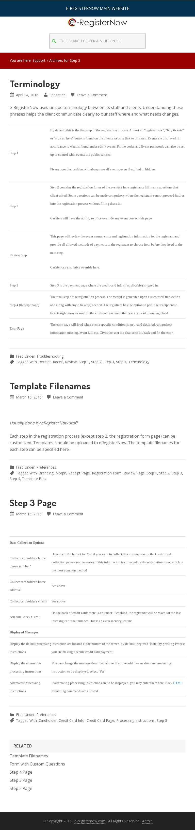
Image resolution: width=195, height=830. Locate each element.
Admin (147, 821)
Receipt (45, 361)
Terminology (35, 83)
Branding (46, 473)
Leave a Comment (92, 94)
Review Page (134, 473)
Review (71, 361)
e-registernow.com (89, 821)
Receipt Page (79, 473)
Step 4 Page (21, 772)
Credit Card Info (72, 720)
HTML (178, 683)
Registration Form (107, 473)
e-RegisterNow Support (97, 27)
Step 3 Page (33, 502)
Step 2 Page (21, 788)
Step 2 (96, 361)
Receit (58, 361)
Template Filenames (50, 386)
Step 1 (84, 361)
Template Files (34, 478)
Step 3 (109, 361)
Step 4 (121, 361)
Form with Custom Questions (37, 764)
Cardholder (48, 720)
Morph (60, 473)
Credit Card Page (100, 720)
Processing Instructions (135, 720)
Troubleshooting (49, 356)
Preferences (46, 467)
